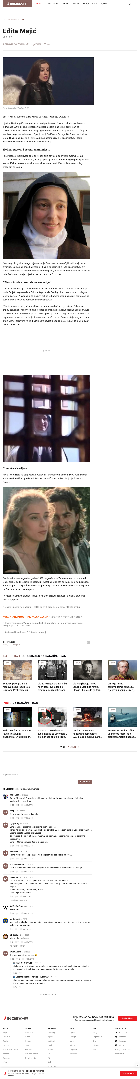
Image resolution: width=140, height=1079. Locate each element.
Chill (49, 1062)
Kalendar (12, 656)
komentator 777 (16, 877)
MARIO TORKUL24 (24, 963)
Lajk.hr (73, 1041)
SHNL (27, 1045)
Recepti (73, 1037)
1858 (112, 663)
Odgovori (73, 1049)
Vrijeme (96, 1045)
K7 (5, 879)
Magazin (52, 1028)
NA (5, 866)
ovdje (68, 623)
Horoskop (52, 1066)
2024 (42, 710)
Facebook (123, 1032)
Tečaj (95, 1032)
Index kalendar (14, 19)
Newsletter (119, 1054)
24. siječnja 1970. (38, 43)
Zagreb (5, 1045)
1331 (7, 663)
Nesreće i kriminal (10, 1049)
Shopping (51, 1032)
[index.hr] (17, 3)
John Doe (14, 851)
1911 (42, 663)
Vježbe (72, 1045)
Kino (94, 1041)
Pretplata (40, 4)
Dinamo (28, 1037)
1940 (77, 663)
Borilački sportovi (32, 1054)
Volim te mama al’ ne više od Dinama (32, 977)
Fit (49, 1058)
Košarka (28, 1049)
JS (5, 812)
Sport (66, 4)
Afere (5, 1062)
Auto (49, 1054)
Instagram (123, 1041)
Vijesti (56, 4)
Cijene (95, 4)
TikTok (122, 1045)
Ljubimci (51, 1041)
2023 (77, 710)
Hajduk (28, 1041)
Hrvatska (6, 1037)
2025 (7, 710)
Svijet (5, 1032)
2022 (112, 710)
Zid (49, 4)
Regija (5, 1041)
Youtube (122, 1037)
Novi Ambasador (17, 864)
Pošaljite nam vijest (123, 1049)
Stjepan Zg (14, 823)
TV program (97, 1037)
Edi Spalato (15, 935)
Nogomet (29, 1032)
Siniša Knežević (16, 906)
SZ (5, 825)
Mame (50, 1049)
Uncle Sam (14, 795)
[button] (6, 669)
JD (5, 853)
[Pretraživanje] (135, 4)
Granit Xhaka (15, 952)
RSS (94, 1049)
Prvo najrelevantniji (29, 789)
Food (50, 1045)
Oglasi (86, 4)
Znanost (6, 1054)
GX (5, 953)
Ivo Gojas (14, 919)
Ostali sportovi (31, 1058)
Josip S (13, 811)
